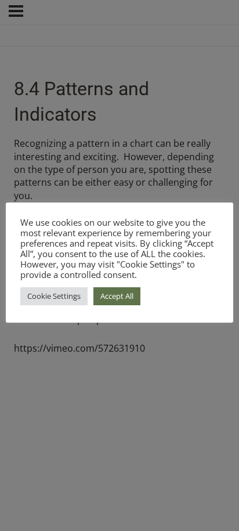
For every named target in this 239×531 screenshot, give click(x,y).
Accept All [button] (116, 296)
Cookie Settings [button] (54, 296)
